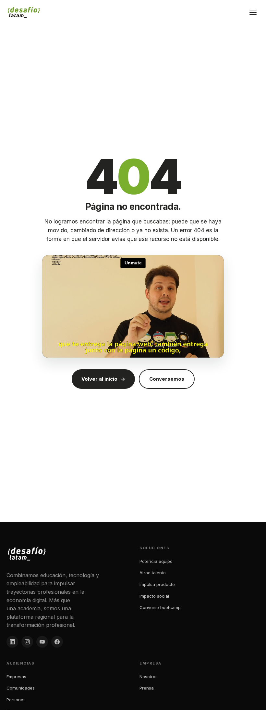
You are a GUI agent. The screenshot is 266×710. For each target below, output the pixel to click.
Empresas (16, 676)
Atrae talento (152, 572)
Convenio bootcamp (160, 607)
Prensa (146, 688)
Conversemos (166, 379)
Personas (16, 699)
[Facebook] (57, 642)
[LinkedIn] (12, 642)
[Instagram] (27, 642)
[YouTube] (42, 642)
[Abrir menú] (253, 12)
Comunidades (20, 688)
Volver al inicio (103, 379)
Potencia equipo (156, 561)
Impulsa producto (157, 584)
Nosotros (148, 676)
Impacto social (154, 596)
